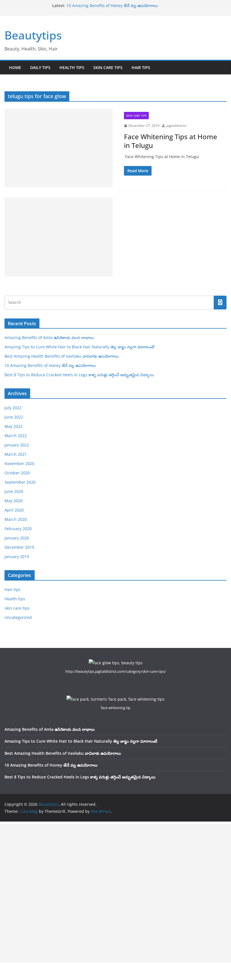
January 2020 (17, 538)
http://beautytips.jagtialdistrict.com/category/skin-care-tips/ (115, 671)
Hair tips (141, 67)
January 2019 (17, 556)
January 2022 (17, 445)
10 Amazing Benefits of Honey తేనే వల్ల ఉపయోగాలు (112, 5)
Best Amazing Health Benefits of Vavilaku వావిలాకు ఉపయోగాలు (62, 356)
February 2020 (18, 528)
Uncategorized (18, 617)
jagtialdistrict (176, 125)
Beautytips (33, 35)
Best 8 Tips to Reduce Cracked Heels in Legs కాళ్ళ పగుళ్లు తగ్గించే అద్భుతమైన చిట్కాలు (79, 374)
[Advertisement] (59, 148)
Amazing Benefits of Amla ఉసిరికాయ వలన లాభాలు (49, 337)
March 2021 (16, 454)
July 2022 (13, 407)
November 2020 (19, 463)
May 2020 (14, 500)
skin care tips (108, 67)
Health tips (71, 67)
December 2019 (19, 547)
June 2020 (14, 491)
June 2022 (14, 417)
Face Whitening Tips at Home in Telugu (170, 141)
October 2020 (17, 472)
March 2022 (16, 435)
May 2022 (14, 426)
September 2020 (20, 482)
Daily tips (40, 67)
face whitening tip (115, 707)
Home (15, 67)
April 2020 (14, 510)
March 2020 (16, 519)
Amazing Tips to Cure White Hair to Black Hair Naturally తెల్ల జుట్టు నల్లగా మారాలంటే (79, 346)
